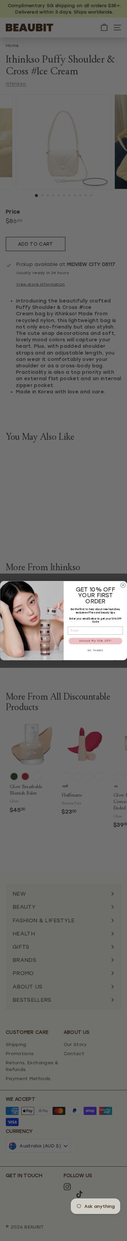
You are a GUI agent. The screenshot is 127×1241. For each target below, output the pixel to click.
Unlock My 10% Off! (95, 641)
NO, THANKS (95, 651)
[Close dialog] (123, 585)
